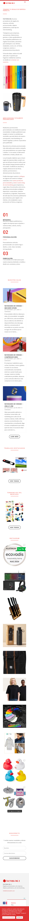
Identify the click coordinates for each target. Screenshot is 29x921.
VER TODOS (14, 481)
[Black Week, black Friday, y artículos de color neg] (14, 689)
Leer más (14, 437)
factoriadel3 (10, 309)
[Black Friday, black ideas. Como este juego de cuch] (14, 608)
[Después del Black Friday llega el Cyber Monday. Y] (14, 581)
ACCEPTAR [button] (19, 917)
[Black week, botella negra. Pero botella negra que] (14, 635)
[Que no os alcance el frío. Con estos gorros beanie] (14, 716)
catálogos (22, 176)
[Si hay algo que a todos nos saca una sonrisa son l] (14, 770)
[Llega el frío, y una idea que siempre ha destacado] (14, 743)
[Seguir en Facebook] (4, 903)
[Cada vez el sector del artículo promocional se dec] (14, 554)
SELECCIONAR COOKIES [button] (8, 917)
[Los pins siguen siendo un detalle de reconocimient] (14, 797)
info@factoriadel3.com (9, 891)
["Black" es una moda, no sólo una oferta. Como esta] (14, 662)
